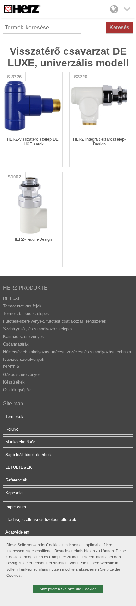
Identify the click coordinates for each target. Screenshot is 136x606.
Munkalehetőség (20, 442)
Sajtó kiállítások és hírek (28, 454)
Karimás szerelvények (23, 336)
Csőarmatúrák (16, 344)
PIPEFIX (11, 367)
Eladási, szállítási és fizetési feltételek (40, 519)
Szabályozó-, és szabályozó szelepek (38, 329)
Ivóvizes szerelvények (23, 359)
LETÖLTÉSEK (18, 467)
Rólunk (11, 429)
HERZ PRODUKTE (25, 288)
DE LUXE (12, 298)
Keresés (119, 27)
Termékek (14, 416)
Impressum (15, 506)
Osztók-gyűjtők (17, 389)
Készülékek (14, 382)
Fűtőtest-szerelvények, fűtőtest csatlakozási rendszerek (54, 321)
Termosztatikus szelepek (26, 313)
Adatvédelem (17, 532)
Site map (13, 403)
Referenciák (16, 480)
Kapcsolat (14, 492)
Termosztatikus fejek (22, 306)
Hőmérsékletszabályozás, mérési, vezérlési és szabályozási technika (67, 351)
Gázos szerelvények (22, 374)
